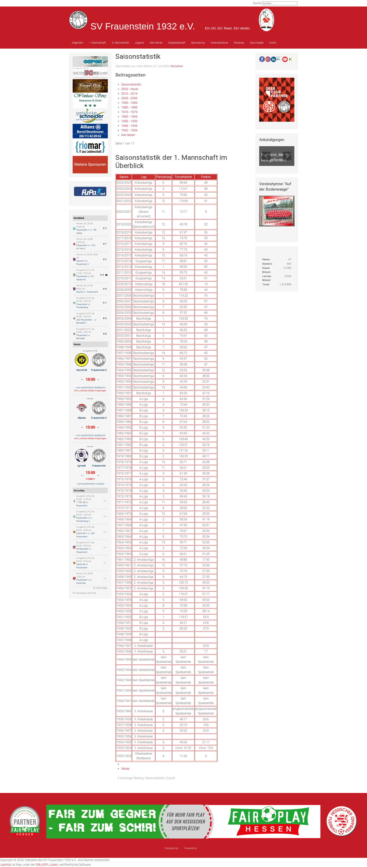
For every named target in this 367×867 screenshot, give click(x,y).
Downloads (256, 42)
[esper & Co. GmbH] (90, 61)
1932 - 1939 (129, 130)
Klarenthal (81, 583)
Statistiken (177, 66)
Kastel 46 (80, 564)
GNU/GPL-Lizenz (47, 864)
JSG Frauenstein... (85, 320)
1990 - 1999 (129, 103)
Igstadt (81, 465)
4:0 (104, 334)
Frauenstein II (82, 230)
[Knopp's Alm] (90, 85)
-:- (104, 501)
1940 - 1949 (129, 126)
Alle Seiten (128, 135)
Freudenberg (82, 307)
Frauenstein (81, 245)
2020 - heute (129, 89)
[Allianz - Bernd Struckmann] (90, 131)
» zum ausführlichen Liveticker (90, 484)
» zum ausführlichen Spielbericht (90, 387)
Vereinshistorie (219, 42)
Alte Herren (156, 42)
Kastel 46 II (81, 533)
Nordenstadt (82, 549)
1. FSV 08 (80, 502)
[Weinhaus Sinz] (90, 100)
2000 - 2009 (129, 98)
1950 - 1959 (129, 121)
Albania (82, 418)
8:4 (104, 318)
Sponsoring (198, 42)
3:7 (104, 228)
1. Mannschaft (97, 42)
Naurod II (80, 261)
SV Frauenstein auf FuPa (84, 593)
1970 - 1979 (129, 112)
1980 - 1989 (129, 107)
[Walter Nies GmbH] (90, 73)
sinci (181, 848)
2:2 (104, 259)
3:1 (104, 303)
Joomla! (5, 864)
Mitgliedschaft (176, 42)
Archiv (273, 42)
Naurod (79, 292)
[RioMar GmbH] (90, 147)
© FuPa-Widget (100, 588)
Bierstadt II (81, 323)
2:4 (104, 289)
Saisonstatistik (131, 84)
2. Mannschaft (120, 42)
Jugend (139, 42)
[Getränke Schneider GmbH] (90, 115)
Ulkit (200, 848)
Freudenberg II (83, 521)
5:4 (102, 275)
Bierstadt (80, 338)
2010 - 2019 (129, 93)
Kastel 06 (81, 370)
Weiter (125, 769)
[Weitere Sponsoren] (90, 164)
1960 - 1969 (129, 116)
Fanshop (239, 42)
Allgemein (77, 42)
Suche (257, 3)
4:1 (104, 244)
